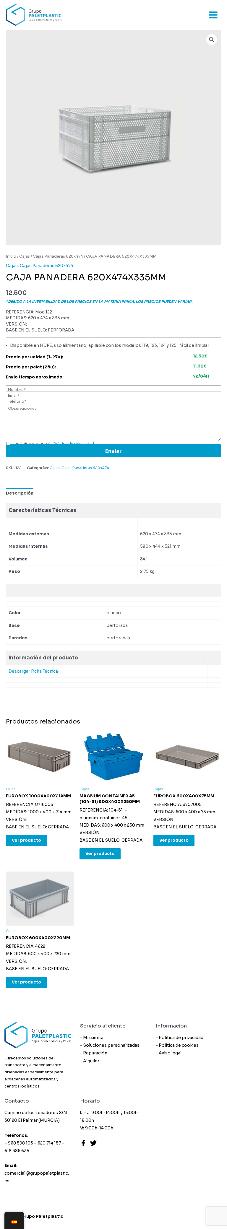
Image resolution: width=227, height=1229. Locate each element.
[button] (211, 39)
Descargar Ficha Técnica (33, 671)
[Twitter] (93, 1143)
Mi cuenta (93, 1037)
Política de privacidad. (74, 443)
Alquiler (91, 1061)
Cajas (24, 256)
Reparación (95, 1053)
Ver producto (26, 840)
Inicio (11, 256)
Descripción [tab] (19, 493)
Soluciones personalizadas (111, 1045)
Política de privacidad (181, 1037)
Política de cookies (179, 1045)
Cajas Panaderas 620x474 (58, 256)
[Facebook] (83, 1143)
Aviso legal (170, 1053)
